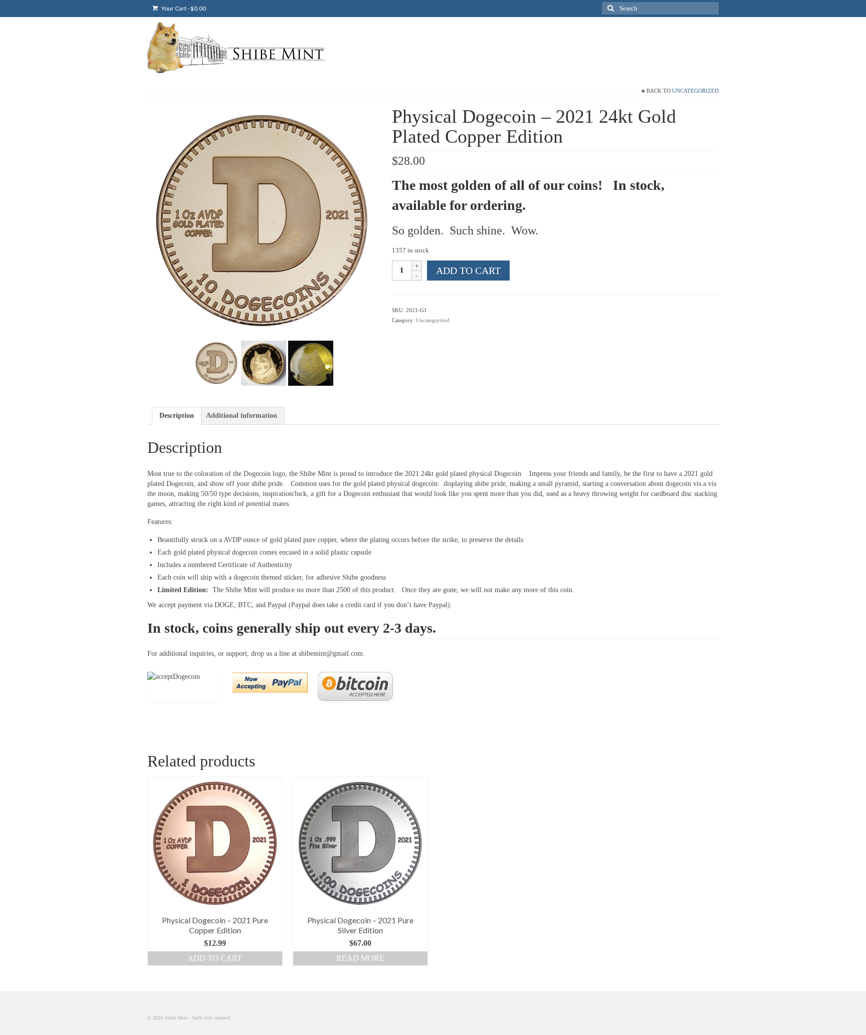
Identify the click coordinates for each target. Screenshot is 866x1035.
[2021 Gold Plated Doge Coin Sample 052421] (262, 220)
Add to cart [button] (214, 958)
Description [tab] (176, 415)
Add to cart (468, 270)
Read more (360, 958)
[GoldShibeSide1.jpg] (311, 362)
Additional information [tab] (241, 415)
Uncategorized (695, 91)
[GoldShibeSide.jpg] (264, 362)
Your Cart (183, 8)
